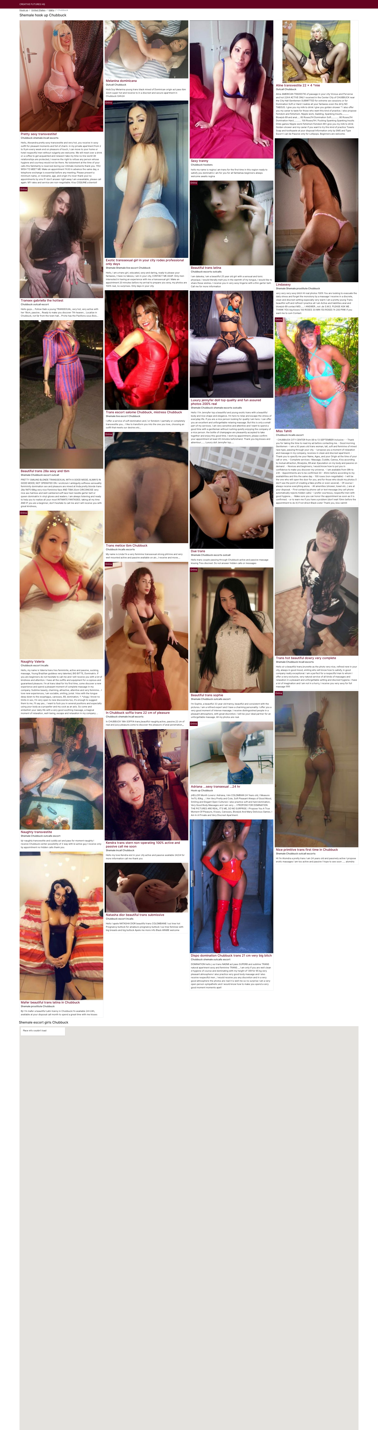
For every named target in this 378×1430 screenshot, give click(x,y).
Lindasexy (283, 284)
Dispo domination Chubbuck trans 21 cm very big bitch (231, 955)
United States (38, 10)
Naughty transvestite (36, 832)
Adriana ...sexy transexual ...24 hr (215, 786)
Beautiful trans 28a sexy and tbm (45, 471)
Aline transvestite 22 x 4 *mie (298, 85)
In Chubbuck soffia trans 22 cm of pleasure (138, 712)
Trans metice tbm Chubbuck (127, 545)
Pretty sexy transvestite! (39, 134)
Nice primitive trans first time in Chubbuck (307, 849)
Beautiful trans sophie (207, 695)
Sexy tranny (199, 161)
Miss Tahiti (284, 431)
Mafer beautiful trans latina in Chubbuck (50, 1002)
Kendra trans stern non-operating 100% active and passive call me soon (143, 844)
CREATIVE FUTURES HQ (32, 4)
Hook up (23, 10)
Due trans (198, 551)
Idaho (51, 10)
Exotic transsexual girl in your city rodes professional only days (145, 262)
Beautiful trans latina (206, 268)
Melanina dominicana (121, 81)
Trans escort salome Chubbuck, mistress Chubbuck (144, 412)
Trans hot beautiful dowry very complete (306, 658)
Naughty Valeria (32, 661)
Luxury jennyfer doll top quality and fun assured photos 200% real (226, 402)
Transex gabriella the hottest (42, 300)
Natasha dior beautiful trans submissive (135, 915)
